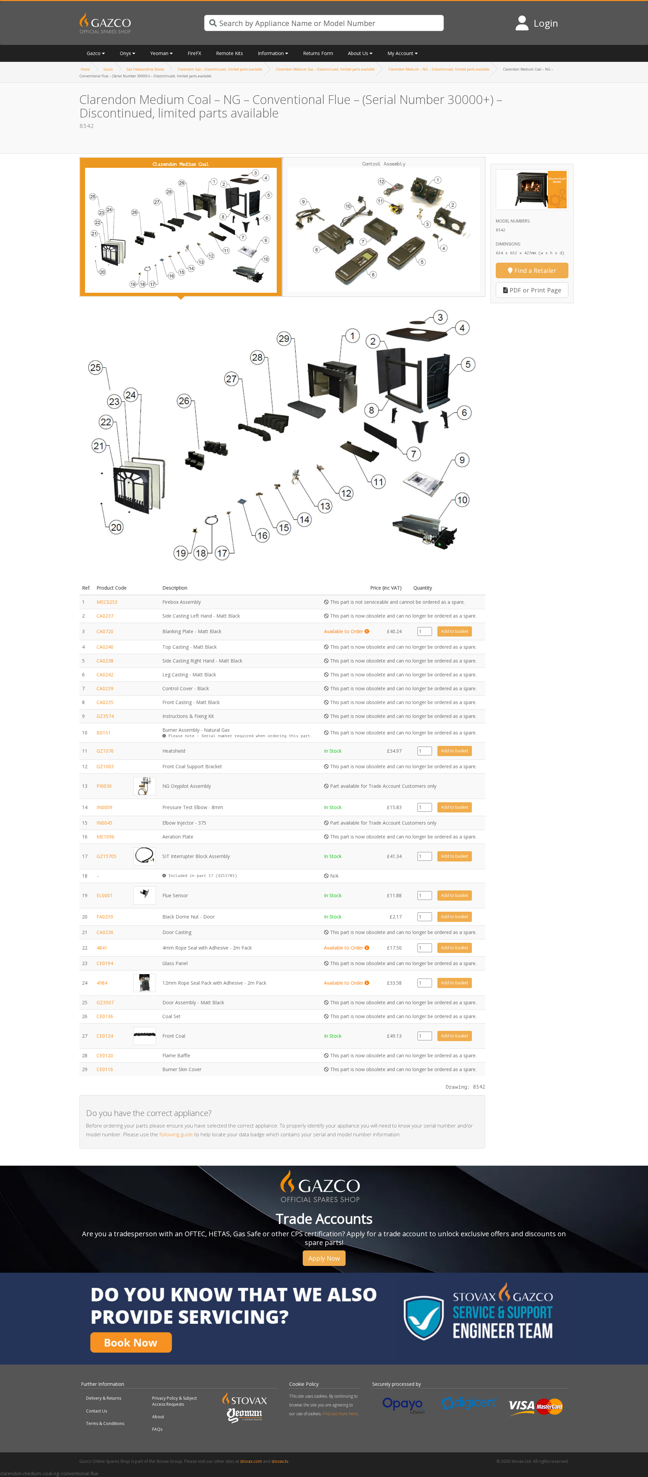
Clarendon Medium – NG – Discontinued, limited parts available (438, 69)
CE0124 (105, 1036)
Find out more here (340, 1414)
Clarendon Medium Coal (181, 164)
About (158, 1417)
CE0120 (105, 1055)
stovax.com (251, 1461)
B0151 (104, 732)
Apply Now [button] (324, 1258)
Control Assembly (383, 163)
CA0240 (105, 647)
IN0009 (104, 807)
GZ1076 (105, 751)
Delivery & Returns (103, 1398)
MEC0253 (107, 602)
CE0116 (105, 1069)
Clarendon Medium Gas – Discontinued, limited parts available (325, 69)
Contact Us (96, 1411)
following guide (176, 1134)
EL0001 (105, 895)
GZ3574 (105, 716)
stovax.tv (279, 1461)
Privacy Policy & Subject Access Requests (174, 1401)
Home (85, 69)
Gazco (108, 69)
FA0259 (105, 916)
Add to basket (454, 631)
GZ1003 (105, 766)
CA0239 (105, 688)
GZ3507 (105, 1002)
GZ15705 (106, 856)
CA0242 (105, 674)
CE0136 (105, 1016)
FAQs (157, 1429)
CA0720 (105, 631)
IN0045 (104, 823)
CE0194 (105, 963)
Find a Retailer (534, 270)
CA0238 (105, 660)
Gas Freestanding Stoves (145, 69)
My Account (400, 53)
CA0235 (105, 702)
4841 (102, 947)
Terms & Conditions (105, 1423)
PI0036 (104, 786)
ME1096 (105, 836)
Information (271, 53)
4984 (102, 983)
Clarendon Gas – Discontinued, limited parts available (220, 69)
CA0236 (105, 932)
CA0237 (105, 616)
